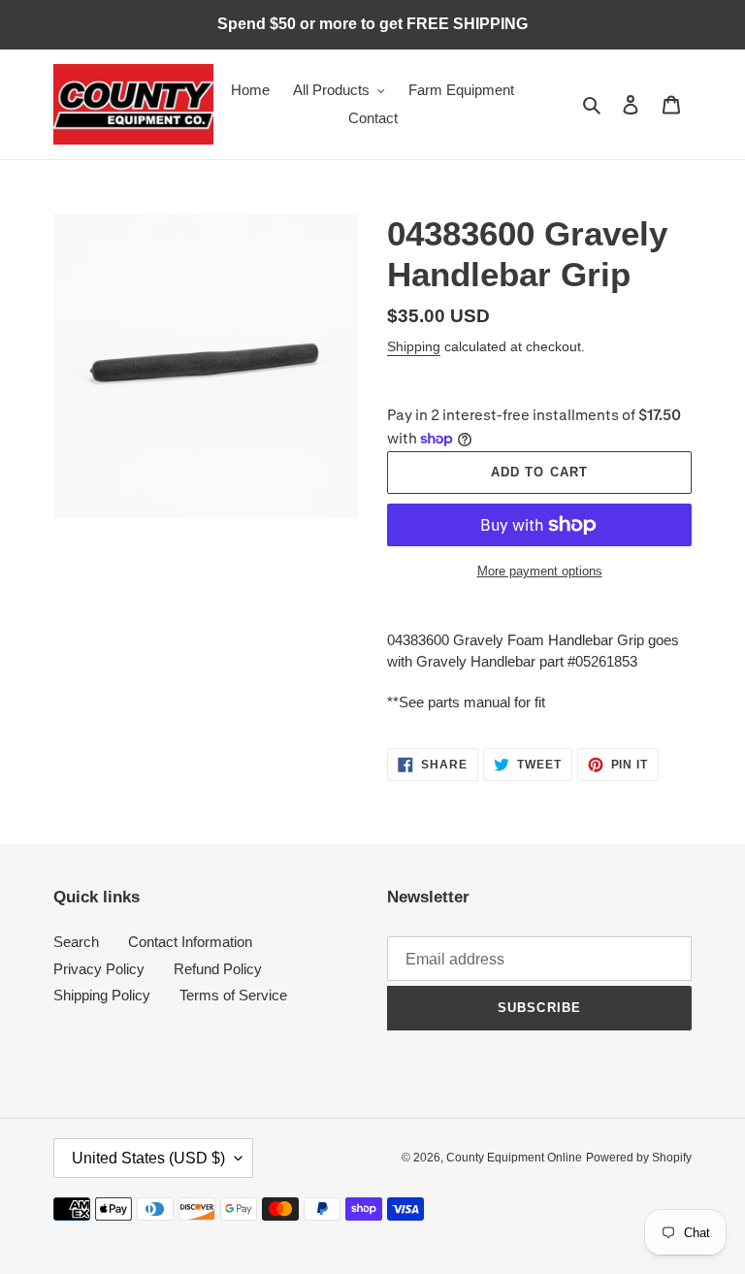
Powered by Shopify (639, 1157)
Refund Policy (218, 969)
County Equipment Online (514, 1157)
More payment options (539, 571)
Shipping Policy (101, 995)
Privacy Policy (99, 969)
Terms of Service (233, 995)
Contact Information (190, 941)
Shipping (413, 346)
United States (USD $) (148, 1158)
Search (76, 941)
